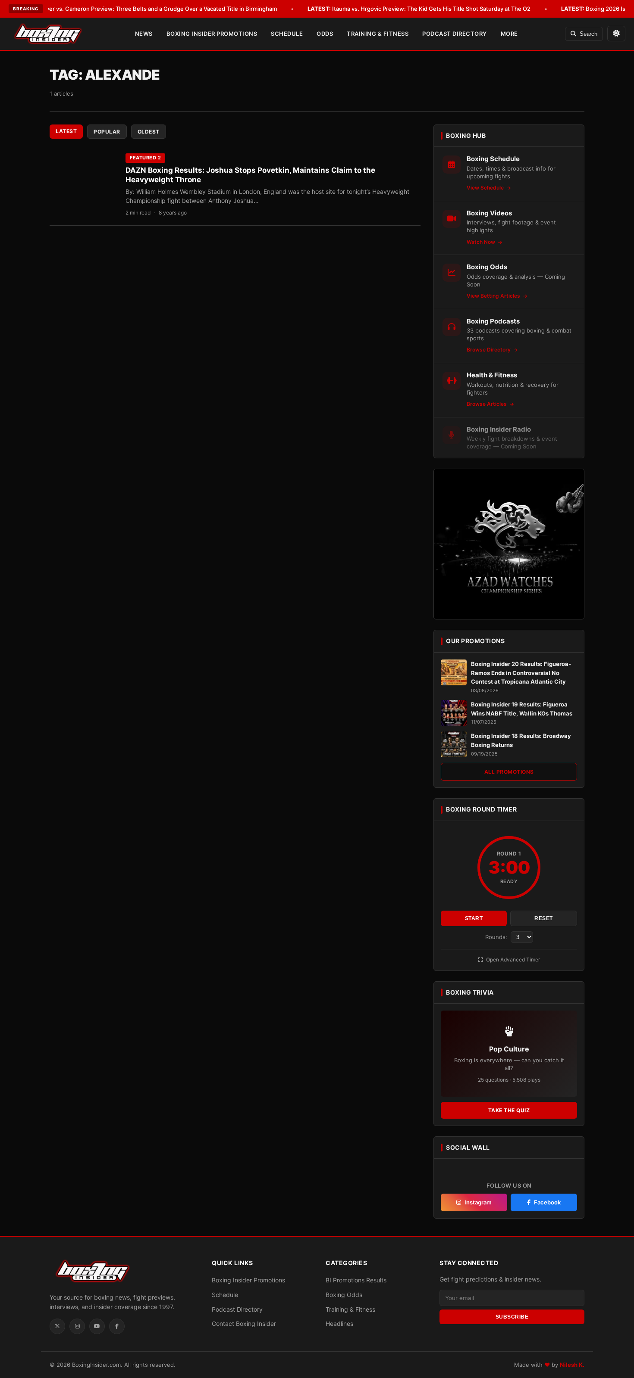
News (144, 33)
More (509, 33)
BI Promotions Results (356, 1280)
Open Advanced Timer (512, 959)
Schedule (287, 33)
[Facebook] (117, 1326)
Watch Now (481, 242)
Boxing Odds (344, 1294)
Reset (543, 918)
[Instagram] (77, 1326)
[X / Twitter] (57, 1326)
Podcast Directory (454, 33)
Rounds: (497, 936)
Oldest (149, 131)
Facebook (547, 1202)
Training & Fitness (377, 33)
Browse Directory (489, 349)
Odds (325, 33)
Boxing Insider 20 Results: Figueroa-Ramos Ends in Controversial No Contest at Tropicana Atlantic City (521, 672)
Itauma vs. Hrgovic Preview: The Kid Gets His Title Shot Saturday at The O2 (419, 8)
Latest (66, 131)
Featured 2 (145, 158)
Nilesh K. (572, 1364)
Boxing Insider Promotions (211, 33)
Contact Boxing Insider (244, 1323)
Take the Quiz (509, 1110)
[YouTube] (97, 1326)
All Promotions (509, 771)
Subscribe (512, 1317)
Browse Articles (487, 404)
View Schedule (486, 187)
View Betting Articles (494, 295)
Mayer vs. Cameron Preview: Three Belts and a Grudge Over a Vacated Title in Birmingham (145, 8)
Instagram (478, 1202)
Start (474, 918)
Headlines (339, 1323)
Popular (107, 131)
